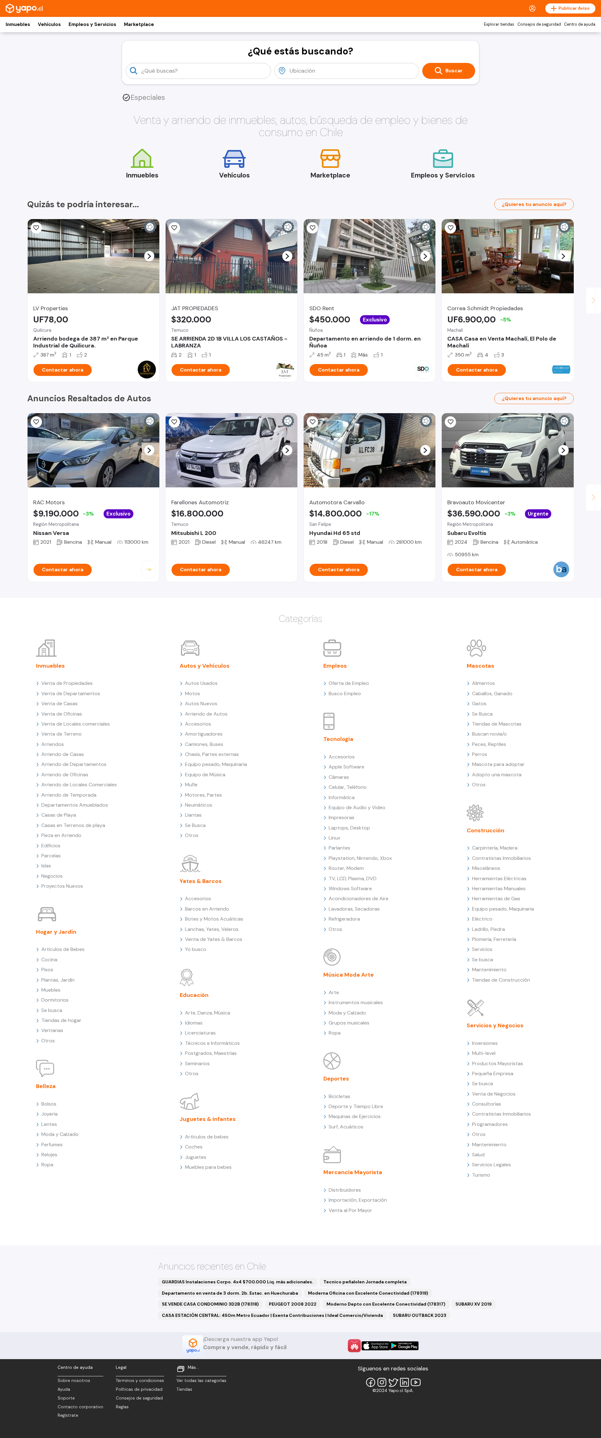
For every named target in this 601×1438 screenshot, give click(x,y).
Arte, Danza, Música (207, 1012)
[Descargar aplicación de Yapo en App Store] (376, 1345)
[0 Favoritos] (36, 228)
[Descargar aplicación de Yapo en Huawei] (354, 1345)
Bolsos (48, 1104)
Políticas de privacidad (139, 1389)
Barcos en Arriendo (207, 909)
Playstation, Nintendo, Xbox (360, 858)
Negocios (52, 876)
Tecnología (338, 739)
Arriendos (52, 744)
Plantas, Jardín (57, 980)
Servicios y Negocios (495, 1025)
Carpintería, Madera (494, 848)
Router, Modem (346, 868)
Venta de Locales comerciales (75, 724)
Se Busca (195, 825)
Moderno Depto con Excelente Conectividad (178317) (385, 1304)
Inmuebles (18, 24)
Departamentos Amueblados (74, 805)
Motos (192, 693)
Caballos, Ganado (492, 693)
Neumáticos (198, 805)
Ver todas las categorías (201, 1380)
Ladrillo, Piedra (488, 929)
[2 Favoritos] (312, 422)
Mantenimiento (489, 969)
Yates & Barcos (201, 881)
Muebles (50, 990)
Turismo (481, 1175)
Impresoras (341, 817)
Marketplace (139, 24)
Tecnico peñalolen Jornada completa (365, 1282)
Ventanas (52, 1030)
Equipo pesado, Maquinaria (216, 764)
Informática (342, 797)
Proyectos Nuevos (62, 886)
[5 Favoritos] (174, 228)
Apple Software (346, 766)
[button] (149, 256)
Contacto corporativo (80, 1407)
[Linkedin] (404, 1382)
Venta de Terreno (61, 734)
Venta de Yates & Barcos (213, 939)
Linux (334, 838)
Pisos (47, 969)
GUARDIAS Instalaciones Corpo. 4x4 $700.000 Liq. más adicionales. (237, 1282)
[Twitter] (393, 1382)
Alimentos (483, 683)
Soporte (66, 1398)
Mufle (191, 784)
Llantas (193, 815)
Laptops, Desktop (349, 827)
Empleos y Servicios (92, 24)
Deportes (336, 1078)
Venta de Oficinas (61, 714)
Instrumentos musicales (356, 1002)
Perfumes (52, 1144)
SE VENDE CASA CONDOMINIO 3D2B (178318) (210, 1304)
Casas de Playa (58, 815)
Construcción (485, 830)
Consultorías (486, 1104)
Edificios (50, 845)
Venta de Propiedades (67, 683)
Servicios (482, 949)
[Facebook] (370, 1382)
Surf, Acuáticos (346, 1126)
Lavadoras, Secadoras (354, 909)
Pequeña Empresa (492, 1073)
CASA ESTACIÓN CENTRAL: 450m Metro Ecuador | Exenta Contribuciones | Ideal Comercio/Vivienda (272, 1315)
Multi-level (484, 1053)
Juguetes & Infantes (208, 1119)
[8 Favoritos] (312, 228)
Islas (46, 865)
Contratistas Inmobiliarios (501, 858)
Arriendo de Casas (62, 754)
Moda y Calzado (60, 1134)
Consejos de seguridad (539, 24)
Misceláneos (486, 868)
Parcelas (51, 855)
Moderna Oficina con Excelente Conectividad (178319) (368, 1293)
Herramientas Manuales (499, 888)
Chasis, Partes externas (212, 754)
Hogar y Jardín (56, 932)
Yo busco (195, 949)
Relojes (49, 1154)
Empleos (335, 666)
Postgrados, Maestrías (211, 1053)
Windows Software (350, 888)
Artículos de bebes (207, 1136)
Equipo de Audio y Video (357, 807)
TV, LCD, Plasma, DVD (353, 878)
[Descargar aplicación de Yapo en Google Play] (404, 1345)
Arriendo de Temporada (68, 795)
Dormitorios (55, 1000)
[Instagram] (382, 1382)
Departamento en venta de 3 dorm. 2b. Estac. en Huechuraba (230, 1293)
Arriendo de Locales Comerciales (79, 784)
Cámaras (339, 777)
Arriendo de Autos (206, 714)
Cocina (49, 959)
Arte (334, 992)
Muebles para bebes (208, 1167)
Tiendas (184, 1389)
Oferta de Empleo (349, 683)
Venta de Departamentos (70, 693)
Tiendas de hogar (61, 1020)
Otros (48, 1040)
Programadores (490, 1124)
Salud (478, 1154)
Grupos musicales (349, 1022)
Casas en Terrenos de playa (73, 825)
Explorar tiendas (499, 24)
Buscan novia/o (489, 734)
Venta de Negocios (494, 1094)
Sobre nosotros (74, 1380)
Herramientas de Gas (496, 898)
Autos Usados (201, 683)
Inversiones (485, 1043)
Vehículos (49, 24)
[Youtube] (415, 1382)
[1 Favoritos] (450, 228)
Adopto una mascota (496, 774)
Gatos (479, 703)
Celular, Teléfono (348, 787)
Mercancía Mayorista (352, 1172)
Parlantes (339, 848)
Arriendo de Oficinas (64, 774)
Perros (479, 754)
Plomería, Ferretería (494, 939)
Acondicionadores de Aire (358, 898)
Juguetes (195, 1157)
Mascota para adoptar (498, 764)
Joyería (49, 1114)
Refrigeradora (344, 919)
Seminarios (197, 1063)
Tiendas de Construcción (501, 980)
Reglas (122, 1407)
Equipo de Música (205, 774)
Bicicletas (339, 1096)
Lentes (49, 1124)
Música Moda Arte (348, 974)
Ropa (47, 1164)
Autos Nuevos (201, 703)
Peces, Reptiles (489, 744)
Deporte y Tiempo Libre (356, 1106)
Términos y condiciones (140, 1380)
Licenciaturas (200, 1033)
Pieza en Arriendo (61, 835)
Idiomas (194, 1022)
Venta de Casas (59, 703)
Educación (194, 995)
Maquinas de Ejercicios (355, 1116)
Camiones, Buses (204, 744)
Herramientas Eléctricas (499, 878)
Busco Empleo (345, 693)
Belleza (46, 1086)
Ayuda (64, 1389)
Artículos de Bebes (63, 949)
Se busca (51, 1010)
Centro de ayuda (579, 24)
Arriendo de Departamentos (73, 764)
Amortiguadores (204, 734)
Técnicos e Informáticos (212, 1043)
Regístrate (68, 1415)
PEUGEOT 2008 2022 (292, 1304)
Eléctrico (482, 919)
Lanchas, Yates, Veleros (212, 929)
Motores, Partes (203, 795)
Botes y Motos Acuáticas (214, 919)
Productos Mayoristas (497, 1063)
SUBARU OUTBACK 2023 (419, 1315)
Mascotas (480, 666)
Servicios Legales (491, 1164)
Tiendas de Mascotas (496, 724)
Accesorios (198, 724)
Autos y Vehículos (204, 666)
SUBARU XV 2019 (473, 1304)
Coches (194, 1146)
